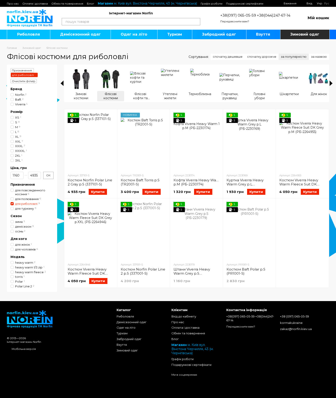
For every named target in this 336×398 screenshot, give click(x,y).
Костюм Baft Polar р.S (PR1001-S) (246, 271)
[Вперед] (331, 83)
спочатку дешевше (228, 56)
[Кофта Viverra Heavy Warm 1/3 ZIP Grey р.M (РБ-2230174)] (196, 141)
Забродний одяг (219, 34)
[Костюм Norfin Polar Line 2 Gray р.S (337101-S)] (91, 141)
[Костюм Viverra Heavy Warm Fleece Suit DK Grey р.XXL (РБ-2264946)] (91, 230)
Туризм (174, 34)
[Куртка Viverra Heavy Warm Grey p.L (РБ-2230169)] (249, 141)
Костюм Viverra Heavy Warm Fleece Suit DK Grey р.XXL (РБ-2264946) (89, 273)
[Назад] (62, 83)
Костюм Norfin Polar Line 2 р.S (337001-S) (143, 271)
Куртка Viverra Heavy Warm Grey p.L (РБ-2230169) (245, 184)
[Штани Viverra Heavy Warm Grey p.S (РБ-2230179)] (196, 230)
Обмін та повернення (67, 3)
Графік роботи (211, 3)
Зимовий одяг (304, 34)
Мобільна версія (23, 349)
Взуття (263, 34)
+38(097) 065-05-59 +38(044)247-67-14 (255, 15)
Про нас (13, 3)
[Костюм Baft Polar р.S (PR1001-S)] (249, 230)
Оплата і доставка (35, 3)
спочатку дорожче (261, 56)
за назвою (319, 56)
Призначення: (22, 70)
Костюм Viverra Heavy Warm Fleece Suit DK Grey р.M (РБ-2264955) (299, 184)
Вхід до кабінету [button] (183, 316)
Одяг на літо (134, 34)
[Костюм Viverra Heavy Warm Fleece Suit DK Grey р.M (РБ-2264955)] (302, 141)
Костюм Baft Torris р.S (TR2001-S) (140, 182)
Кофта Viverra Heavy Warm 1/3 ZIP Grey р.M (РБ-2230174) (207, 182)
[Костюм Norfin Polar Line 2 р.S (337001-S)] (144, 230)
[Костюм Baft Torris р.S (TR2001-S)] (144, 141)
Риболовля (28, 34)
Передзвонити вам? (234, 21)
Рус (326, 3)
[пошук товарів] (196, 21)
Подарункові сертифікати (244, 3)
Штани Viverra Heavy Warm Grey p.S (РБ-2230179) (191, 273)
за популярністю (294, 56)
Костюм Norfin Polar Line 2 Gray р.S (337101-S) (90, 182)
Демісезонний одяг (80, 34)
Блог (90, 3)
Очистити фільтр (23, 81)
